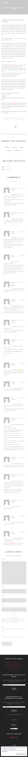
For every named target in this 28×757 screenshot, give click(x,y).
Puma (12, 65)
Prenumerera (14, 710)
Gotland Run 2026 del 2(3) (14, 664)
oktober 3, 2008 (21, 418)
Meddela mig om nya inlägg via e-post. (13, 637)
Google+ (9, 150)
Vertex (3, 76)
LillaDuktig (14, 103)
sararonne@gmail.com (11, 543)
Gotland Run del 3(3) (14, 667)
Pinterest (14, 147)
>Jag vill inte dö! (14, 166)
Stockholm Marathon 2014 (14, 169)
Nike (16, 65)
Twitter (21, 147)
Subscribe (14, 688)
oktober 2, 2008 (21, 188)
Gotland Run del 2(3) (14, 668)
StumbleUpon (17, 150)
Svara (13, 214)
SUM (3, 68)
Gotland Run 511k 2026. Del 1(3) (14, 665)
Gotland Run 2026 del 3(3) (14, 662)
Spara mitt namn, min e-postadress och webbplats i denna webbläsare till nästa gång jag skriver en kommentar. (13, 620)
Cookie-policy (4, 751)
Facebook (6, 147)
